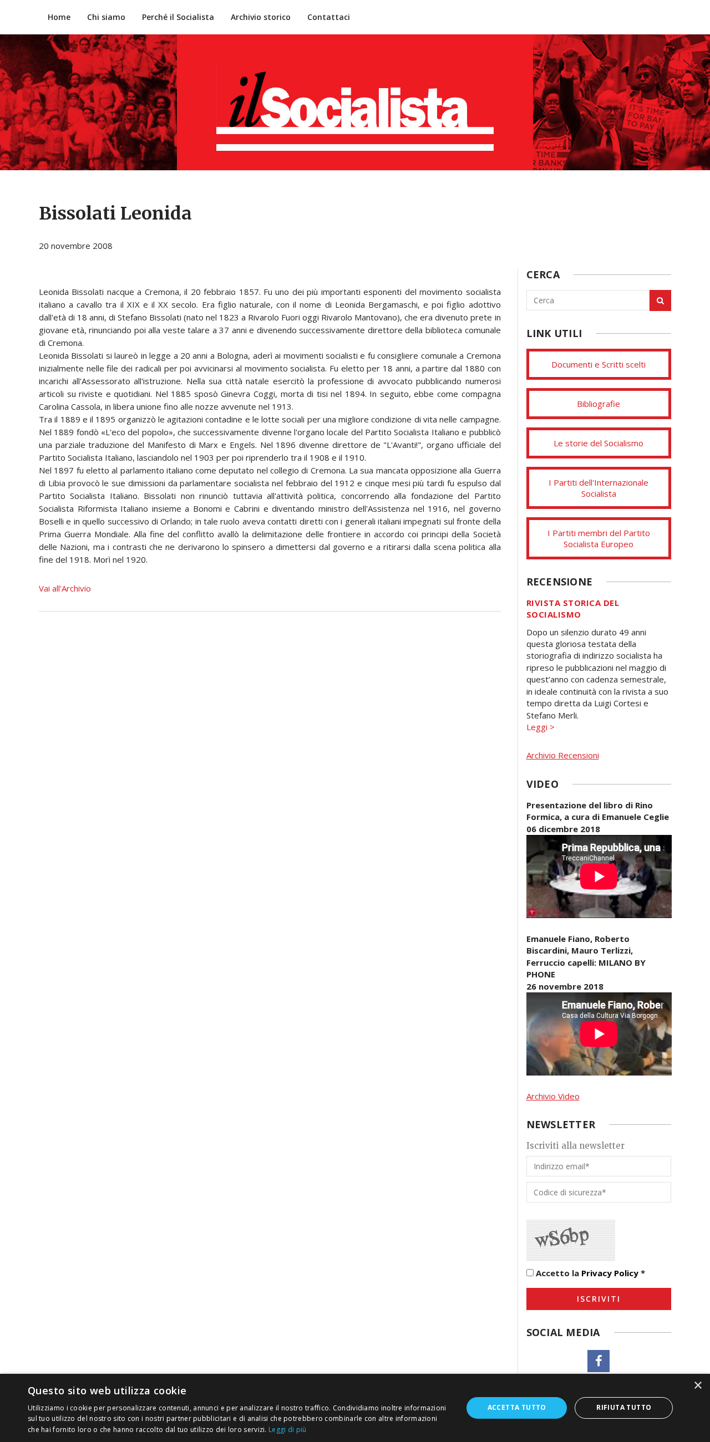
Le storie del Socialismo (598, 443)
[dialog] (355, 1408)
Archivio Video (553, 1096)
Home (59, 17)
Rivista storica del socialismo (573, 608)
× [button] (697, 1386)
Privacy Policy (609, 1272)
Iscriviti (599, 1298)
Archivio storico (261, 17)
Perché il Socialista (178, 17)
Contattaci (328, 17)
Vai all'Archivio (65, 588)
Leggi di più (287, 1429)
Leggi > (540, 726)
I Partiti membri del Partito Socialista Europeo (598, 538)
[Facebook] (598, 1361)
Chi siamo (106, 17)
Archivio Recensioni (562, 755)
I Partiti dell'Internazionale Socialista (598, 488)
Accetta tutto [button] (517, 1407)
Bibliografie (598, 403)
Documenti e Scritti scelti (598, 364)
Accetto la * (589, 1272)
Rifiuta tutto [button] (623, 1407)
